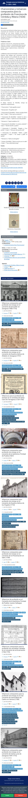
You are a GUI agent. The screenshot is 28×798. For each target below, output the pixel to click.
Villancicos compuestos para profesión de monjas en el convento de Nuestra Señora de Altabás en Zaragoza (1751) (13, 353)
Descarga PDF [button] (22, 186)
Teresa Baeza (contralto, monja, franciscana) (10, 470)
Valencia (6, 509)
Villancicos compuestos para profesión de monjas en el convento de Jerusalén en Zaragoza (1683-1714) (12, 306)
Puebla (5, 460)
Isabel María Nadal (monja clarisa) (8, 419)
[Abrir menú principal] (25, 3)
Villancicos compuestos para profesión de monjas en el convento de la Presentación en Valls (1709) (13, 555)
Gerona (5, 704)
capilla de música (8, 268)
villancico (15, 365)
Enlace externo (14, 212)
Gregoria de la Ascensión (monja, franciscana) (11, 619)
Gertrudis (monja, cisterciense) (8, 719)
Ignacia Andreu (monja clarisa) (8, 416)
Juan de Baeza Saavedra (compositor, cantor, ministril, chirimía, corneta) (13, 472)
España (6, 240)
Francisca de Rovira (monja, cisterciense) (10, 717)
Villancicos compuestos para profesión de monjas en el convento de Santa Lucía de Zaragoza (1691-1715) (12, 753)
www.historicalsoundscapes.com (17, 783)
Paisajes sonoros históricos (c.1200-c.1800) (15, 3)
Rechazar (20, 795)
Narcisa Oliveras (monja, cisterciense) (9, 721)
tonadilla (23, 612)
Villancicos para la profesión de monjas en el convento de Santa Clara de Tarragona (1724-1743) (13, 398)
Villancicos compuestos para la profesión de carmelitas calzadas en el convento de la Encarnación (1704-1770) (13, 649)
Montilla (8, 242)
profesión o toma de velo (10, 252)
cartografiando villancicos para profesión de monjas (12, 321)
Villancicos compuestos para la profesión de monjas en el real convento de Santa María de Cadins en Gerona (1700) (13, 696)
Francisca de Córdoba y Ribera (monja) (14, 265)
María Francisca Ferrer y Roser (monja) (9, 521)
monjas (6, 267)
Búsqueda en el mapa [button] (7, 186)
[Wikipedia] (9, 240)
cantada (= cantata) (6, 319)
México (14, 460)
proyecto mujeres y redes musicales (9, 414)
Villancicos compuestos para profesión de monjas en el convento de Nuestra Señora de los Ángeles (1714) (13, 502)
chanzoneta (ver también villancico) (13, 254)
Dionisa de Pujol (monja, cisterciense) (9, 714)
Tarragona (6, 404)
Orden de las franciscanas (11, 270)
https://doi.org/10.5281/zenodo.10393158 (11, 167)
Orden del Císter (14, 770)
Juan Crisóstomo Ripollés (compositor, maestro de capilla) (13, 421)
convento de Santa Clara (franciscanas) (14, 245)
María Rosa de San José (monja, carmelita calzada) (12, 570)
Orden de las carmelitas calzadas (8, 572)
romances (6, 256)
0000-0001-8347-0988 (5, 22)
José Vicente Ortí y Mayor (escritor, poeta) (10, 525)
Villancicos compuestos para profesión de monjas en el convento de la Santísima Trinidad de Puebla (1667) (14, 453)
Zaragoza (6, 313)
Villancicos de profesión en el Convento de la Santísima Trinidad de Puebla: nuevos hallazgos (14, 601)
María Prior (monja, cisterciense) (8, 723)
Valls (5, 562)
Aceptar (7, 795)
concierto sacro (5, 516)
